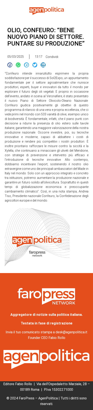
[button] (9, 64)
